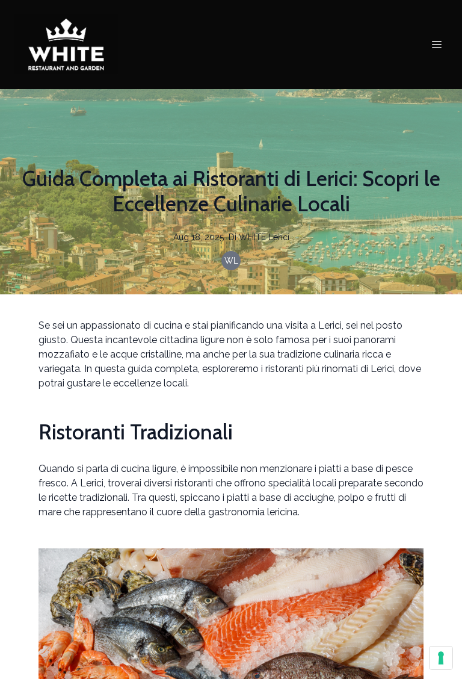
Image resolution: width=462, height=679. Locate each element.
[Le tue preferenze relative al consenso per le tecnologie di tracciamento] (441, 657)
